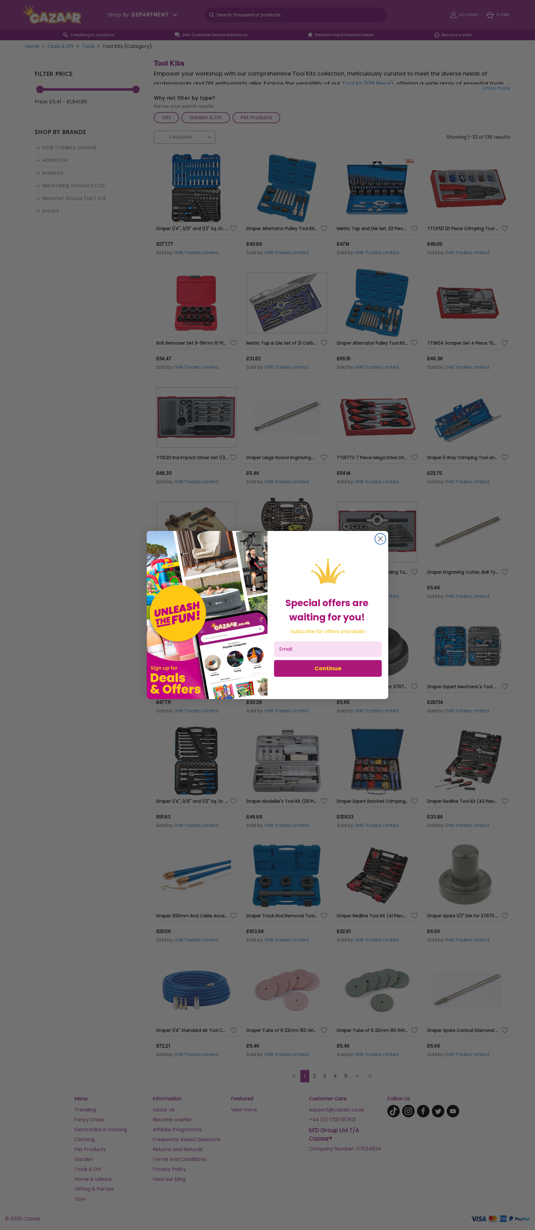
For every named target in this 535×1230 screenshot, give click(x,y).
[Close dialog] (380, 538)
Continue (328, 668)
